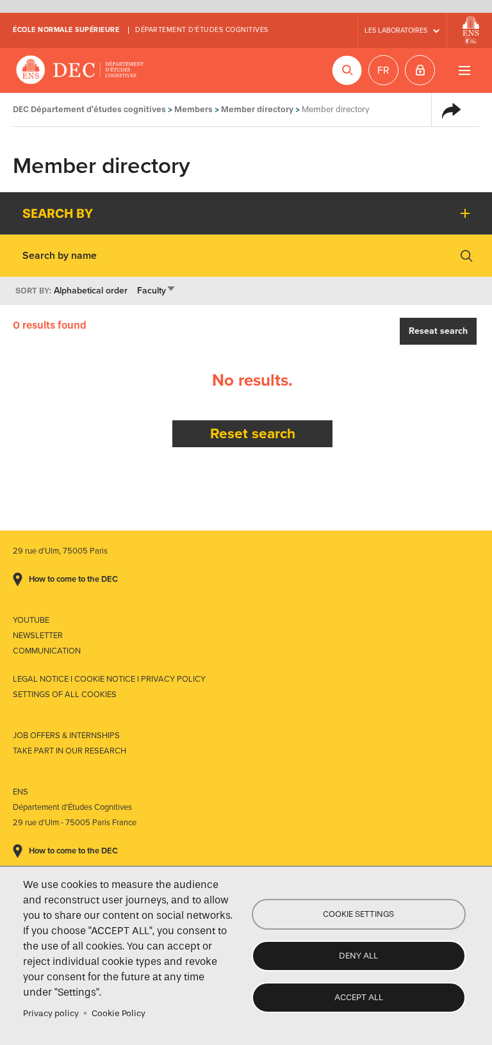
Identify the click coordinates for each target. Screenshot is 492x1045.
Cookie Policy (118, 1013)
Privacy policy (51, 1013)
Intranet (420, 70)
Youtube (31, 620)
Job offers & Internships (66, 735)
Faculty (156, 290)
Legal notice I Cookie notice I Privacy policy (109, 679)
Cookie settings (358, 914)
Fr (383, 70)
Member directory (257, 109)
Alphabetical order (90, 290)
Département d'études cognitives (201, 30)
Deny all (358, 955)
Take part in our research (69, 751)
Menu (464, 70)
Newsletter (38, 635)
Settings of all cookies (65, 694)
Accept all (358, 997)
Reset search (252, 433)
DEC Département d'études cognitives (80, 70)
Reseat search (438, 330)
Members (193, 109)
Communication (47, 651)
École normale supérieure (66, 30)
